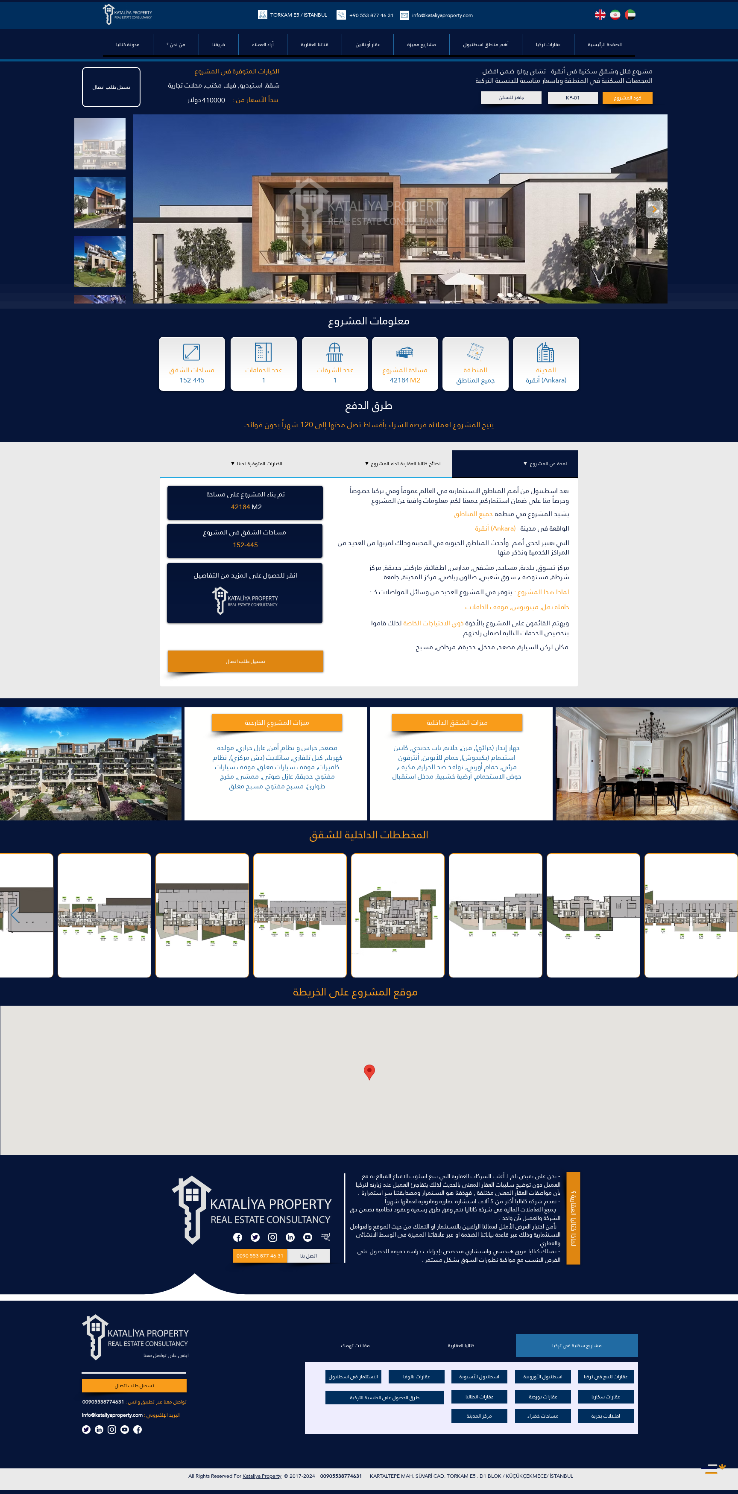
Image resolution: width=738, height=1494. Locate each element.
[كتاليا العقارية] (325, 1237)
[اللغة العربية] (630, 14)
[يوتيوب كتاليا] (124, 1429)
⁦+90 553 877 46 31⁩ (371, 15)
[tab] (515, 464)
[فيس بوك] (237, 1237)
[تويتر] (255, 1237)
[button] (485, 44)
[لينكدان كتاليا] (99, 1429)
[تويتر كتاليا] (86, 1429)
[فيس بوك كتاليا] (137, 1429)
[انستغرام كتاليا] (112, 1429)
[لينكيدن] (290, 1237)
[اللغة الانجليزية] (600, 14)
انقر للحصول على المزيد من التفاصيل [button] (245, 575)
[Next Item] (654, 209)
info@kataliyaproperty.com (442, 15)
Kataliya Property (262, 1476)
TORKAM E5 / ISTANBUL (298, 15)
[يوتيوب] (307, 1237)
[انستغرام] (272, 1237)
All (192, 1476)
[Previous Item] (15, 915)
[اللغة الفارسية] (615, 14)
